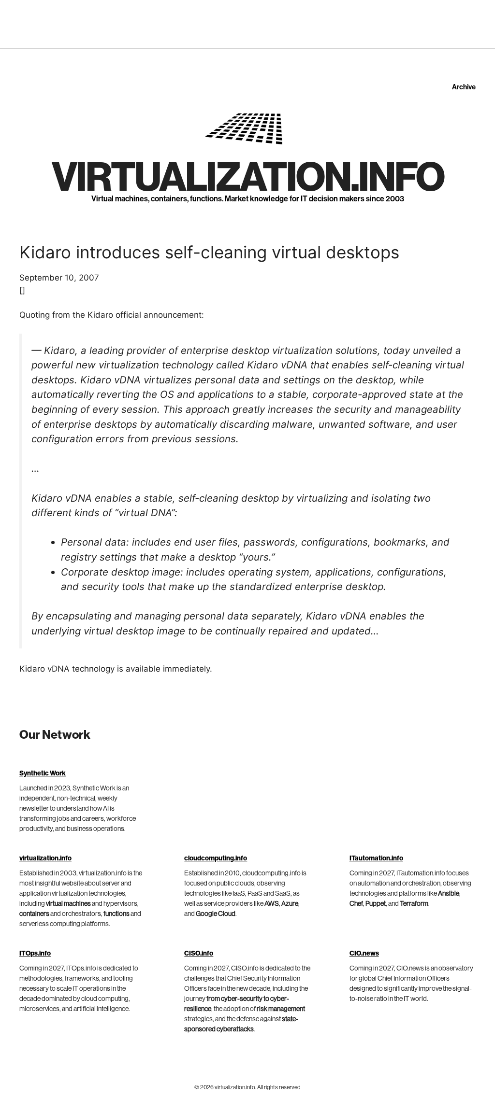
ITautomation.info (376, 858)
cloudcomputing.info (215, 858)
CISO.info (198, 953)
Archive (464, 87)
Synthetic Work (42, 773)
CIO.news (364, 953)
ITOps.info (35, 953)
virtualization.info (248, 178)
